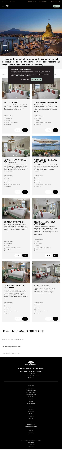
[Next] (27, 89)
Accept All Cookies (36, 79)
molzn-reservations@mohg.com (31, 375)
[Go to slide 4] (18, 155)
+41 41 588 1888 (31, 373)
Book (25, 130)
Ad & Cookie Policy (20, 75)
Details (17, 130)
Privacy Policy (28, 75)
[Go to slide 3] (47, 97)
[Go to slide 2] (16, 97)
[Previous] (5, 89)
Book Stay (56, 6)
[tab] (4, 74)
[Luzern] (7, 6)
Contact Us (31, 377)
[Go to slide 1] (15, 97)
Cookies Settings (25, 79)
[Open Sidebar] (3, 6)
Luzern (12, 1)
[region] (31, 75)
